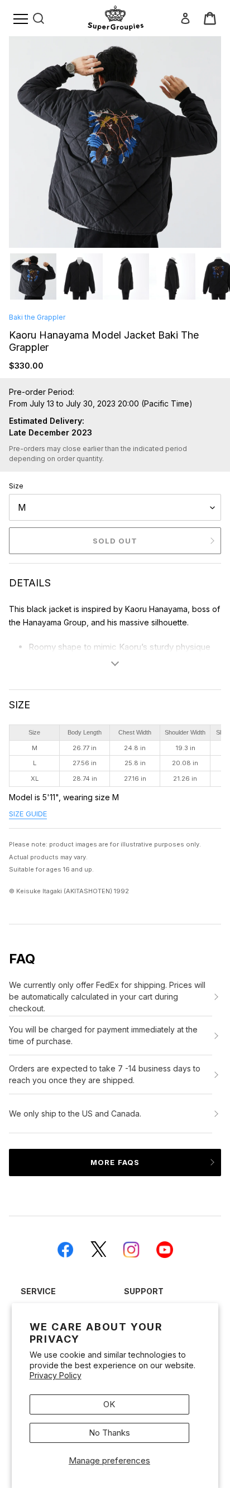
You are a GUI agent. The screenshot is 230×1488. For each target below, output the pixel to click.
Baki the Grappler (37, 317)
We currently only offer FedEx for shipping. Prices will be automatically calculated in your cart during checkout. (107, 996)
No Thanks (109, 1432)
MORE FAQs (114, 1162)
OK (109, 1404)
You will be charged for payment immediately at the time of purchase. (103, 1035)
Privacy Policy (56, 1375)
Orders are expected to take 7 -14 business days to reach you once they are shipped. (104, 1074)
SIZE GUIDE (28, 814)
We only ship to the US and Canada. (75, 1113)
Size (16, 485)
